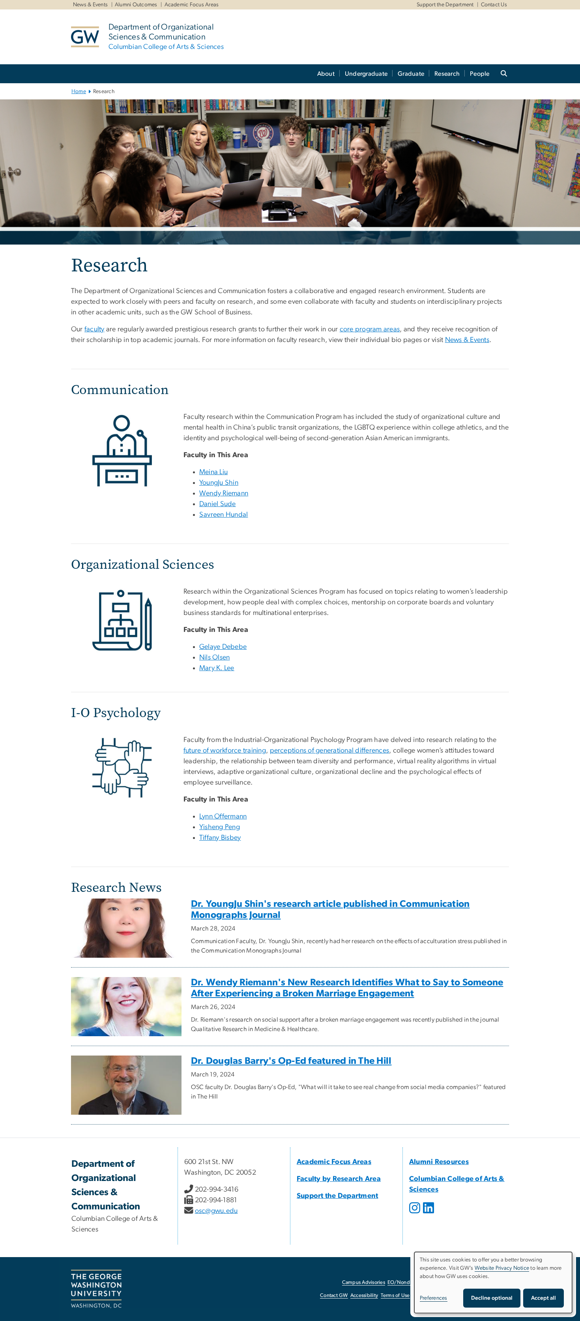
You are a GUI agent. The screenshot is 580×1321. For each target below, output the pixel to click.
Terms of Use (395, 1295)
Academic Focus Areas (192, 4)
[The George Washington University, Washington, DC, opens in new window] (96, 1289)
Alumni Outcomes (136, 4)
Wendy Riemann (223, 493)
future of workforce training (224, 750)
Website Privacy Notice (502, 1268)
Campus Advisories (363, 1282)
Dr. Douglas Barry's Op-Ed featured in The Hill (291, 1061)
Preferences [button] (433, 1298)
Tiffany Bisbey (220, 837)
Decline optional (492, 1298)
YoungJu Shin (218, 482)
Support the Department (445, 4)
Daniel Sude (217, 504)
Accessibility (364, 1295)
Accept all (543, 1298)
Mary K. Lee (216, 668)
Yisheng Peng (219, 827)
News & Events (90, 4)
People (480, 74)
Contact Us (494, 4)
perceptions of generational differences (329, 750)
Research (447, 74)
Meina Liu (213, 472)
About (326, 74)
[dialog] (493, 1282)
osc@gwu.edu (216, 1210)
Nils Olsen (214, 657)
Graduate (411, 74)
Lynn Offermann (223, 816)
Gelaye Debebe (223, 646)
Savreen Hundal (223, 514)
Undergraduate (366, 74)
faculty (94, 329)
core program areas (370, 329)
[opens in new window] (415, 1214)
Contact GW (334, 1295)
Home (78, 91)
